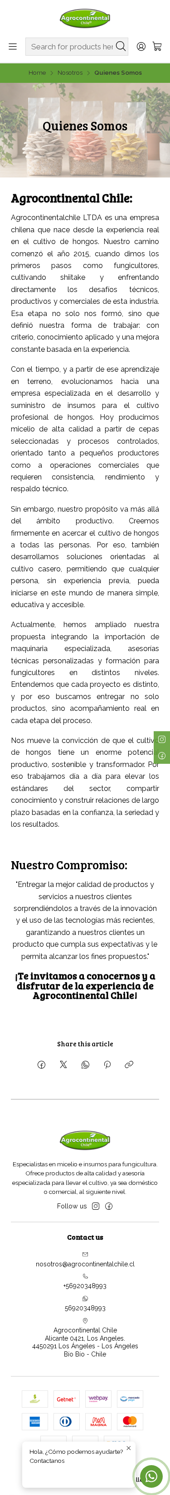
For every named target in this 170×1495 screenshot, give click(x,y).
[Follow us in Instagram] (95, 1206)
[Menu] (12, 46)
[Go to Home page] (85, 18)
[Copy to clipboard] (128, 1065)
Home (37, 73)
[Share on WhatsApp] (85, 1065)
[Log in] (141, 46)
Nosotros (70, 73)
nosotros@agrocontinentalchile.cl (85, 1264)
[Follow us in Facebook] (108, 1206)
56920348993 (85, 1308)
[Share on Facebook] (41, 1065)
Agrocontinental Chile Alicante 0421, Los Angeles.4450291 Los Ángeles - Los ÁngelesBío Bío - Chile (85, 1342)
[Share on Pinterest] (107, 1065)
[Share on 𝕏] (63, 1065)
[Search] (120, 47)
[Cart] (157, 46)
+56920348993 (85, 1285)
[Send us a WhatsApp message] (151, 1476)
